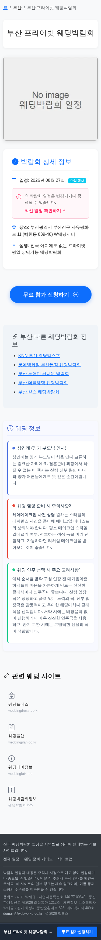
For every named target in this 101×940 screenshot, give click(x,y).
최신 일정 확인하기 (43, 210)
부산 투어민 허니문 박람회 (43, 373)
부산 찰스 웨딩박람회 (38, 392)
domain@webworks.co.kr (22, 914)
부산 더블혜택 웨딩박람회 (43, 382)
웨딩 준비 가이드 (38, 859)
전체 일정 (11, 859)
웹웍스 (8, 897)
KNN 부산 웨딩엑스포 (39, 355)
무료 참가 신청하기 (46, 294)
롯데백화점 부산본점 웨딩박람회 (49, 364)
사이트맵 (64, 859)
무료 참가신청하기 (77, 932)
